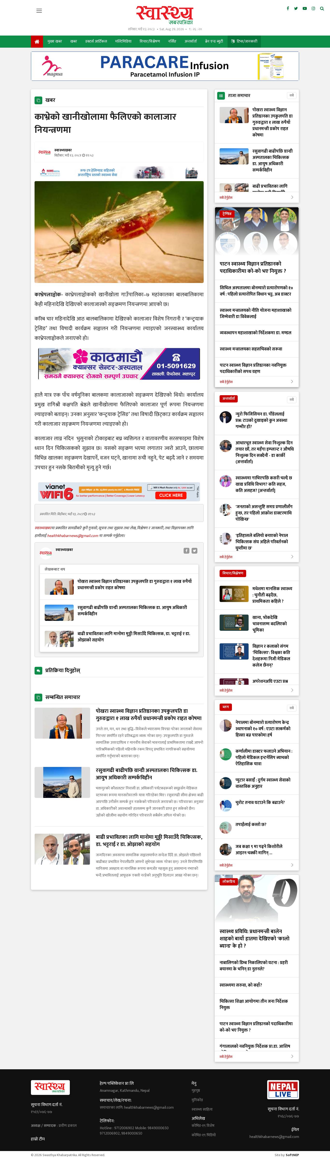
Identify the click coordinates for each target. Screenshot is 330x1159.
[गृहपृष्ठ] (37, 42)
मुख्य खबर (55, 41)
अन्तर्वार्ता (191, 41)
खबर (73, 41)
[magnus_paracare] (165, 79)
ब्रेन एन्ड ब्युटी (214, 41)
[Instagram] (313, 8)
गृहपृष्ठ (196, 1091)
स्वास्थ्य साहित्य (202, 1110)
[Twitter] (296, 8)
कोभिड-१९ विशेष (203, 1126)
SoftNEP (292, 1155)
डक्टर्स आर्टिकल (96, 41)
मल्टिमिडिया (123, 41)
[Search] (322, 8)
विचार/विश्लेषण (150, 41)
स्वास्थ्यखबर (43, 528)
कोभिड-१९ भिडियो (204, 1135)
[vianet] (119, 500)
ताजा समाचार (239, 95)
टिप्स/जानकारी (246, 41)
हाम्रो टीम (38, 1139)
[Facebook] (288, 8)
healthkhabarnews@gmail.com (73, 536)
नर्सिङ (172, 41)
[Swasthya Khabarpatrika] (165, 15)
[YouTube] (304, 8)
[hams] (119, 177)
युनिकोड (197, 1100)
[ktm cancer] (119, 385)
